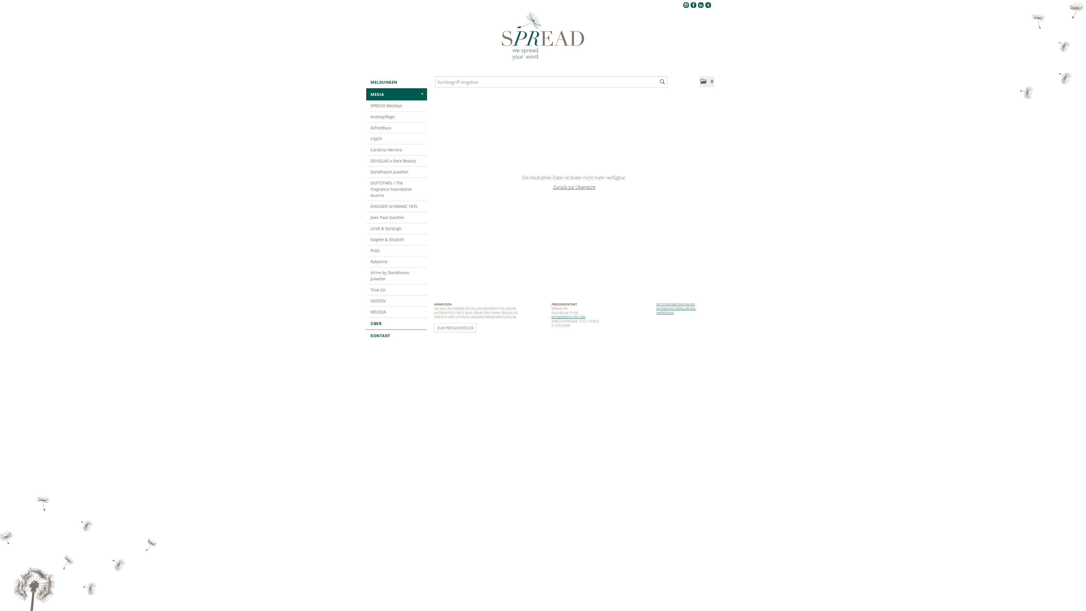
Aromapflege (382, 116)
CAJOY (376, 138)
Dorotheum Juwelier (389, 172)
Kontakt (380, 335)
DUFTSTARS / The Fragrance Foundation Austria (391, 189)
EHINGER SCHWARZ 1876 (393, 206)
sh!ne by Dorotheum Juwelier (389, 275)
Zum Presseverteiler (455, 328)
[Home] (543, 36)
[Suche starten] (662, 82)
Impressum (665, 313)
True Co (377, 289)
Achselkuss (380, 127)
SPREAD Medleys (386, 105)
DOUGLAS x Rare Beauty (393, 160)
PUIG (375, 250)
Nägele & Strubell (387, 239)
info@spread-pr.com (568, 317)
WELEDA (378, 312)
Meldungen (383, 82)
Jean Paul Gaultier (387, 217)
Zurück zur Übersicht (574, 187)
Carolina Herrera (386, 149)
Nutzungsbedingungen (675, 304)
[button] (706, 81)
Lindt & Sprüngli (385, 228)
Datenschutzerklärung (676, 308)
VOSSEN (378, 301)
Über (376, 323)
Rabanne (378, 261)
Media (377, 94)
